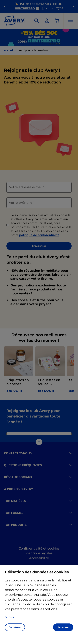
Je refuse (15, 627)
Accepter (63, 627)
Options (9, 617)
